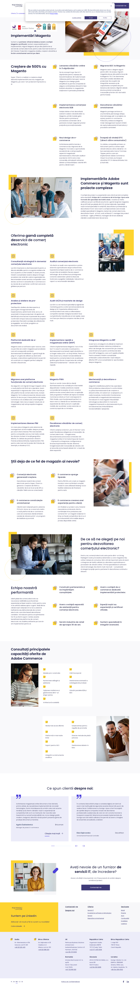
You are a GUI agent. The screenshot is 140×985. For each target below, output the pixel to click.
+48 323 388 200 (43, 950)
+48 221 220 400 (20, 947)
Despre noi (69, 910)
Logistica (124, 924)
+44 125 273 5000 (71, 952)
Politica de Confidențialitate (70, 982)
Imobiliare (124, 921)
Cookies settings (76, 17)
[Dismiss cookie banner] (111, 6)
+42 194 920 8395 (95, 967)
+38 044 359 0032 (117, 970)
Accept (91, 17)
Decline (105, 17)
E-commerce (21, 13)
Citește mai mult (52, 833)
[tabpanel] (40, 818)
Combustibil (125, 918)
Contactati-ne (120, 6)
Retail (123, 910)
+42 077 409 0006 (96, 950)
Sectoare (125, 907)
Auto (122, 916)
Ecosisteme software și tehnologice (99, 913)
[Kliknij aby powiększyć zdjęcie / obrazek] (41, 217)
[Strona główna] (17, 8)
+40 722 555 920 (70, 970)
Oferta (13, 13)
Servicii (90, 916)
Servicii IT (91, 910)
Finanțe (123, 913)
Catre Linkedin (16, 926)
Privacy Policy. (54, 13)
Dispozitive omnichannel (96, 918)
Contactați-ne (95, 887)
